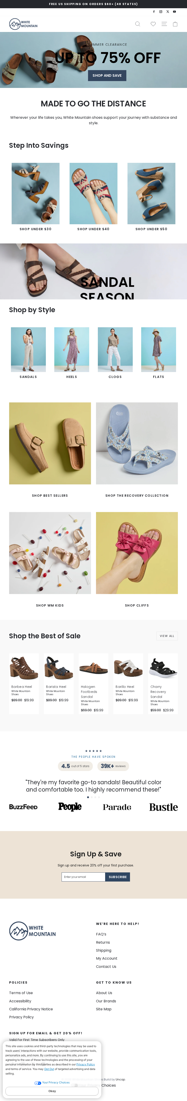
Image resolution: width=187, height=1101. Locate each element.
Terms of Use (21, 992)
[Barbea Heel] (24, 668)
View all (167, 636)
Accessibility (20, 1001)
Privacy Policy (85, 1064)
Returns (103, 942)
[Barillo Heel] (128, 668)
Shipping (103, 950)
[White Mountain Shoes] (23, 24)
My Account (106, 958)
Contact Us (106, 966)
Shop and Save (107, 75)
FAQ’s (101, 934)
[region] (93, 4)
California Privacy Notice (31, 1009)
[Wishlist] (151, 24)
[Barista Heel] (58, 668)
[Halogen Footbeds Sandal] (93, 668)
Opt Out (49, 1069)
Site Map (104, 1009)
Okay (52, 1091)
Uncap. (121, 1079)
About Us (104, 992)
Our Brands (106, 1001)
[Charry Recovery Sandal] (163, 668)
